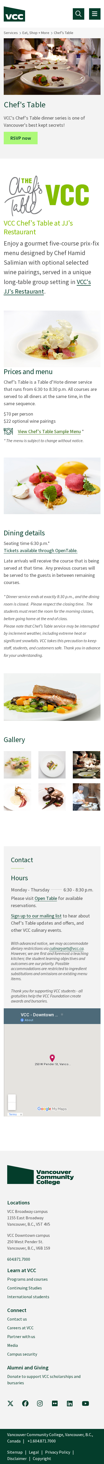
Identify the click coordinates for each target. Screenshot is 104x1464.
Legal (34, 1452)
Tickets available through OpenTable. (41, 550)
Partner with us (21, 1336)
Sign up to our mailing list (36, 916)
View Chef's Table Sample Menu (49, 431)
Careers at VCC (20, 1327)
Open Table (46, 898)
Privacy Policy (57, 1452)
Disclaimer (17, 1458)
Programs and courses (27, 1279)
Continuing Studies (24, 1287)
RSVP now (20, 138)
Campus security (22, 1354)
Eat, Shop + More (35, 32)
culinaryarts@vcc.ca (66, 948)
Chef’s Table (63, 32)
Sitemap (15, 1452)
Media (12, 1345)
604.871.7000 (18, 1259)
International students (28, 1296)
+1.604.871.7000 (41, 1441)
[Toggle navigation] (78, 14)
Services (11, 32)
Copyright (42, 1458)
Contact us (17, 1319)
